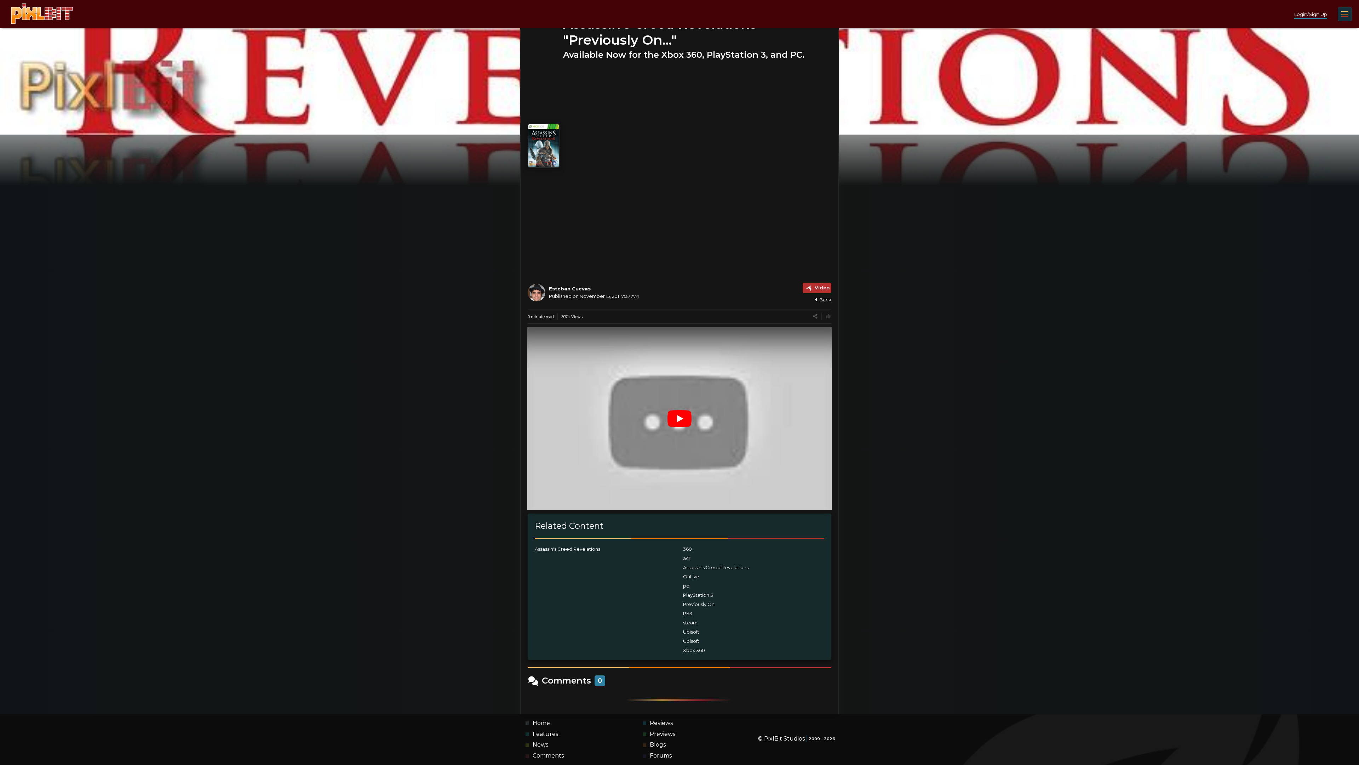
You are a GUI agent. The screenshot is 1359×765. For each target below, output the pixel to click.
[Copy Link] (815, 316)
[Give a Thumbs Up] (828, 316)
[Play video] (679, 418)
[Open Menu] (1345, 14)
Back (825, 299)
